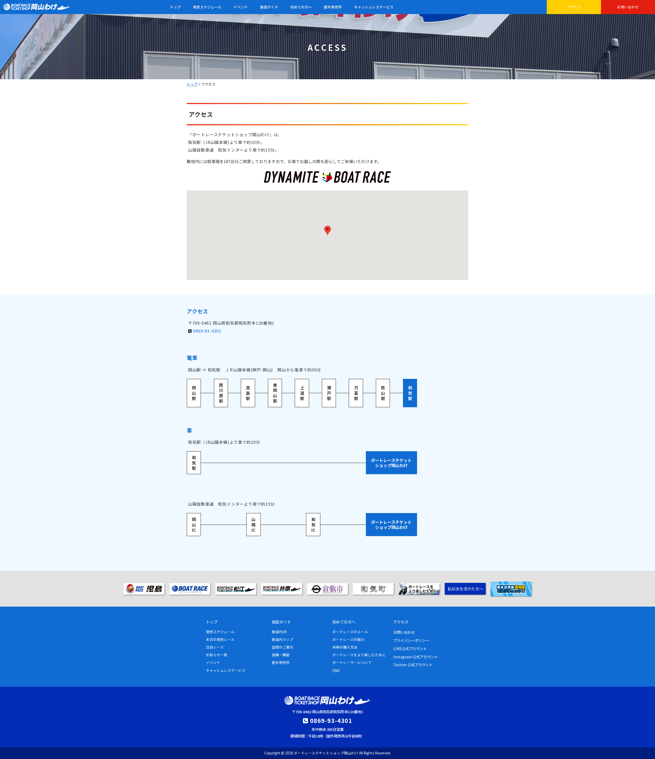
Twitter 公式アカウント (413, 664)
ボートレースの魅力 (348, 639)
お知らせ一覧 (216, 654)
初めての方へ (301, 6)
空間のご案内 (282, 647)
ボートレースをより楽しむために (359, 654)
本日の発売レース (220, 639)
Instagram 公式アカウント (415, 656)
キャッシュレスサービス (374, 6)
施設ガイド (269, 6)
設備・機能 (281, 654)
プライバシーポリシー (411, 640)
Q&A (336, 670)
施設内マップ (282, 639)
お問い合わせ (628, 6)
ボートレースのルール (350, 631)
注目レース (215, 647)
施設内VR (279, 631)
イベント (241, 6)
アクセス (574, 6)
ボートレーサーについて (352, 662)
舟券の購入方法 (344, 647)
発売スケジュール (207, 6)
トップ (175, 6)
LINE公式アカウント (410, 648)
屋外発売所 (333, 6)
